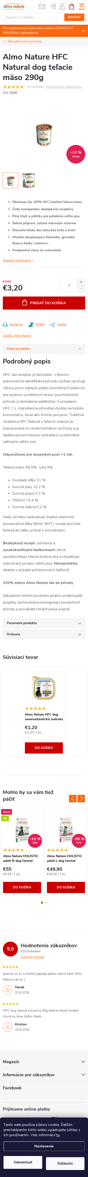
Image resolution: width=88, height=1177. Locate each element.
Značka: (17, 336)
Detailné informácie (17, 260)
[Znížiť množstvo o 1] (81, 288)
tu (58, 1135)
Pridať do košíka (48, 303)
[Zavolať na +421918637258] (54, 6)
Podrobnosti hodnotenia (63, 87)
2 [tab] (46, 902)
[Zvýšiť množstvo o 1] (81, 282)
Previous (73, 798)
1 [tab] (42, 902)
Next (81, 798)
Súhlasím (65, 1163)
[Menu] (82, 6)
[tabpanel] (44, 711)
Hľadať (74, 17)
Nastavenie (44, 1146)
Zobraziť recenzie (32, 957)
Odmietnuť (23, 1162)
